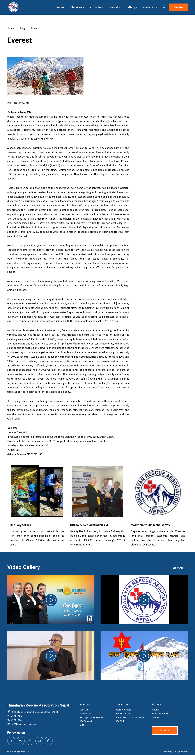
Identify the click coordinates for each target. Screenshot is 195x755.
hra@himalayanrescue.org (23, 724)
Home (61, 7)
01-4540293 (16, 720)
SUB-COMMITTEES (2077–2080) (130, 717)
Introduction (86, 713)
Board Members (123, 709)
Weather (156, 717)
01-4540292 (16, 716)
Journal (113, 7)
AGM (82, 725)
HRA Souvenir (86, 721)
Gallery (130, 7)
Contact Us (150, 7)
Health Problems (160, 713)
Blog (22, 28)
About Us (76, 7)
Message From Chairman (91, 717)
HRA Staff (120, 721)
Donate (178, 7)
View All (178, 567)
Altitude (95, 7)
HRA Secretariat (123, 713)
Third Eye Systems (180, 751)
